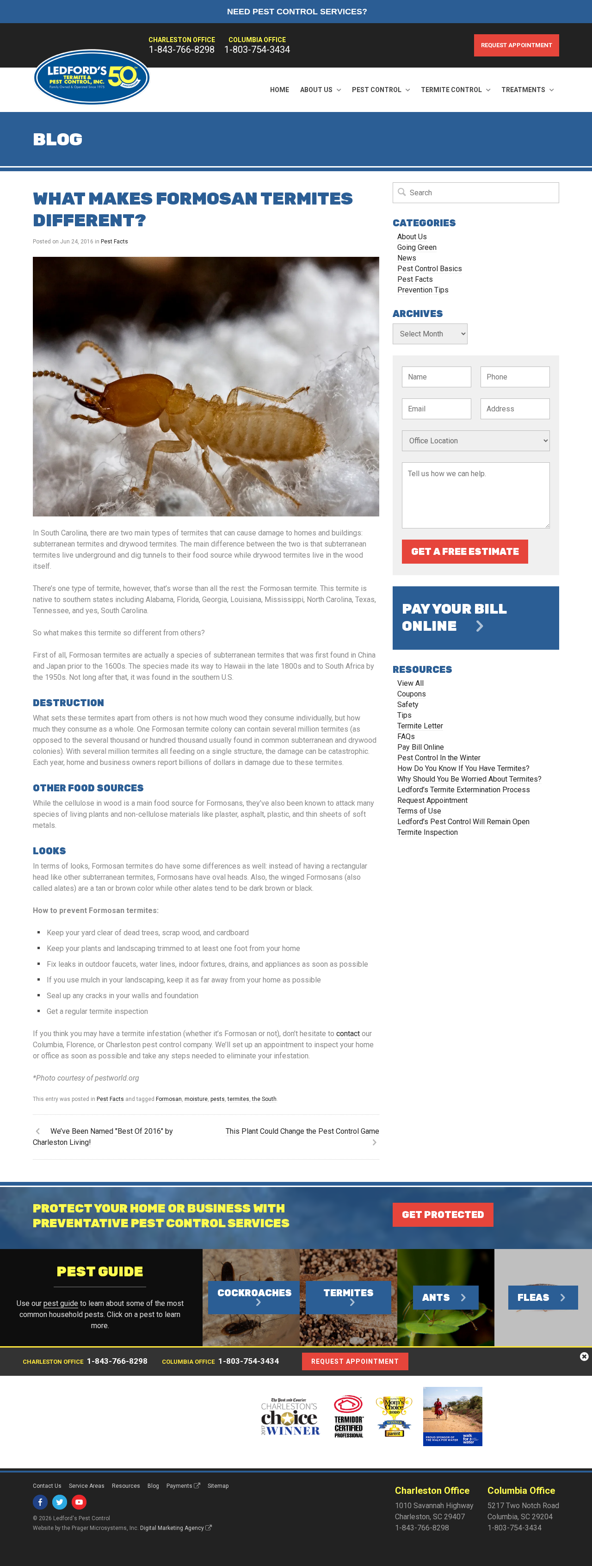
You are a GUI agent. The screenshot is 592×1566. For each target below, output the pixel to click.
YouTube (79, 1502)
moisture (196, 1099)
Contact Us (47, 1486)
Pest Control (376, 89)
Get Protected (443, 1214)
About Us (316, 89)
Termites (348, 1293)
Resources (126, 1486)
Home (279, 89)
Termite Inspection (427, 832)
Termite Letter (420, 725)
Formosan (169, 1099)
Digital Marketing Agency (172, 1528)
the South (264, 1099)
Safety (408, 704)
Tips (404, 715)
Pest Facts (114, 241)
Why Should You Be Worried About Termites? (469, 779)
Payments (179, 1486)
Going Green (417, 247)
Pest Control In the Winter (439, 757)
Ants (436, 1297)
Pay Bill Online (420, 747)
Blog (153, 1486)
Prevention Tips (423, 290)
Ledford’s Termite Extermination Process (463, 789)
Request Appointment (516, 45)
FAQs (406, 736)
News (406, 258)
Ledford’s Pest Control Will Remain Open (463, 821)
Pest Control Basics (429, 268)
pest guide (60, 1303)
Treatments (523, 89)
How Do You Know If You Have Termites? (463, 768)
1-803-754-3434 (257, 49)
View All (410, 683)
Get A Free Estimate (465, 551)
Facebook (40, 1502)
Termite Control (451, 89)
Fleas (533, 1297)
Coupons (411, 694)
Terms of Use (419, 811)
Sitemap (218, 1486)
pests (217, 1099)
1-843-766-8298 (182, 49)
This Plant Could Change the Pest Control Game (302, 1131)
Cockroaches (254, 1293)
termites (238, 1099)
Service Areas (87, 1486)
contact (348, 1033)
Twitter (59, 1502)
